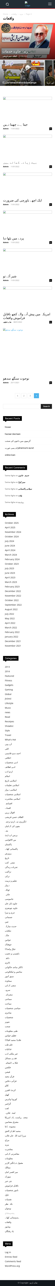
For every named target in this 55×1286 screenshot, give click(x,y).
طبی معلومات (11, 1030)
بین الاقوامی (10, 839)
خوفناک (8, 944)
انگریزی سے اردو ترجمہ (15, 821)
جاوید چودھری (11, 908)
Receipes (9, 721)
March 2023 (11, 582)
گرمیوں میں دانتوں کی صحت (18, 441)
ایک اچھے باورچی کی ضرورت (22, 200)
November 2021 (13, 645)
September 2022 (13, 604)
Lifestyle (9, 703)
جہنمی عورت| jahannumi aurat (19, 448)
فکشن (8, 1067)
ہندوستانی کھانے (12, 1217)
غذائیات (8, 1049)
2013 (7, 666)
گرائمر (8, 1103)
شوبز (7, 1021)
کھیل (7, 1094)
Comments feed (13, 1261)
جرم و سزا (10, 912)
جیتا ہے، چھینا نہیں (15, 124)
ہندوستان (10, 1213)
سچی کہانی (10, 985)
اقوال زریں (10, 812)
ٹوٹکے (7, 889)
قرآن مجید (9, 1076)
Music (8, 707)
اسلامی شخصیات (12, 794)
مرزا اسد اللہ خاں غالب (15, 1135)
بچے (6, 830)
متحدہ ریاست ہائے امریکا (16, 1117)
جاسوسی (9, 898)
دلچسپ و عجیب (12, 953)
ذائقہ (7, 958)
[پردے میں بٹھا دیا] (27, 223)
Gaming (9, 689)
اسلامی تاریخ (10, 780)
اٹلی (7, 748)
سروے (7, 990)
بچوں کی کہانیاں (12, 826)
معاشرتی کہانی (12, 1153)
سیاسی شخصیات (12, 1008)
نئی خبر (8, 1181)
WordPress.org (12, 1265)
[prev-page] (17, 395)
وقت (20, 495)
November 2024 (13, 532)
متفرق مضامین (11, 1121)
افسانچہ (8, 803)
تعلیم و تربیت (11, 880)
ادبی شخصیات (11, 762)
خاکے (7, 935)
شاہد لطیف (7, 322)
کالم (7, 1085)
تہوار (7, 885)
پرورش (8, 853)
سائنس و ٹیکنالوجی (13, 971)
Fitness (8, 680)
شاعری (8, 1012)
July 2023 (9, 568)
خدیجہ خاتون (23, 475)
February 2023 (12, 586)
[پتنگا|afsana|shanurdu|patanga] (22, 77)
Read (7, 716)
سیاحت (8, 1003)
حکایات (8, 930)
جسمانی (8, 917)
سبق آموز (9, 976)
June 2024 (10, 545)
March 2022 (11, 627)
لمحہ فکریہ (10, 1112)
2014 (7, 671)
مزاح (7, 1140)
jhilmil (8, 698)
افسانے (8, 807)
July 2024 (9, 541)
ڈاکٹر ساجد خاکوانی (14, 967)
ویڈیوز (7, 1226)
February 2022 (12, 632)
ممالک (8, 1167)
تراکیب (8, 871)
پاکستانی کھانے (11, 848)
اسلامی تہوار (11, 789)
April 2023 (10, 577)
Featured (9, 675)
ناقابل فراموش (11, 1185)
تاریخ (7, 858)
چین (7, 921)
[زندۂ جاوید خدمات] (27, 41)
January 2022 (11, 636)
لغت (7, 1108)
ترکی (7, 876)
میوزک (8, 1176)
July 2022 (9, 613)
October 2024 (12, 536)
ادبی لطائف (10, 767)
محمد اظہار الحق (13, 1131)
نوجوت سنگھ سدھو (16, 378)
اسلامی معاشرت (12, 798)
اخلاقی (8, 757)
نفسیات (8, 1199)
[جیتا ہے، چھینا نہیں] (27, 109)
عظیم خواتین (10, 1035)
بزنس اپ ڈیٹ (11, 835)
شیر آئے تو (9, 276)
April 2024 (10, 550)
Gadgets (9, 685)
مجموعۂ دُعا (10, 1126)
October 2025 (12, 522)
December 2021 (13, 641)
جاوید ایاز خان (11, 903)
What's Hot (10, 739)
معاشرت (9, 1149)
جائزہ (7, 894)
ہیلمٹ (21, 502)
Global (8, 694)
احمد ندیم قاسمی (13, 753)
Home (5, 14)
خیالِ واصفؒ (10, 949)
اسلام (7, 776)
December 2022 (13, 591)
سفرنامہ (9, 994)
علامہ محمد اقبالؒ (13, 1040)
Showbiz (9, 726)
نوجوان (8, 1208)
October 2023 (12, 563)
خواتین (8, 939)
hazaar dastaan (12, 434)
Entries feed (11, 1256)
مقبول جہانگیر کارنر (14, 1162)
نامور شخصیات (11, 1190)
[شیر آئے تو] (27, 260)
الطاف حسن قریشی (10, 56)
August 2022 (11, 609)
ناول (7, 1194)
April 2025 (10, 527)
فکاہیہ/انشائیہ (11, 1062)
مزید (21, 14)
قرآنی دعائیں (10, 1081)
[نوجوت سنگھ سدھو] (27, 351)
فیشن (7, 1071)
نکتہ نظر (9, 1203)
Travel (8, 735)
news (7, 712)
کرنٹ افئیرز (10, 1090)
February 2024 (12, 559)
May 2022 (10, 618)
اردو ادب (9, 771)
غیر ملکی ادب (11, 1053)
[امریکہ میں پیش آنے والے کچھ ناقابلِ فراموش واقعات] (27, 298)
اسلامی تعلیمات (12, 785)
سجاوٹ (8, 980)
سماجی (8, 999)
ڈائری (7, 962)
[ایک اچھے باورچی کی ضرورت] (27, 185)
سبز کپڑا (21, 482)
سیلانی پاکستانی (25, 488)
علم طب (9, 1044)
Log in (8, 1252)
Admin (6, 128)
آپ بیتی (8, 744)
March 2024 (11, 554)
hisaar (8, 427)
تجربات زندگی (11, 867)
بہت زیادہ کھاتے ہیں (20, 162)
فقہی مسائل (11, 1058)
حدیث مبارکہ (10, 926)
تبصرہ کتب (10, 862)
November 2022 (13, 595)
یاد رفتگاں (9, 1231)
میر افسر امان (11, 1172)
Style (7, 730)
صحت (7, 1026)
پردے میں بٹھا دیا (13, 238)
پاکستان (8, 844)
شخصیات (9, 1017)
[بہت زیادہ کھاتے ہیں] (27, 147)
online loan (10, 455)
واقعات (14, 14)
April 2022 (10, 623)
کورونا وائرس (11, 1099)
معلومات (9, 1158)
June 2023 (10, 572)
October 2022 (12, 600)
